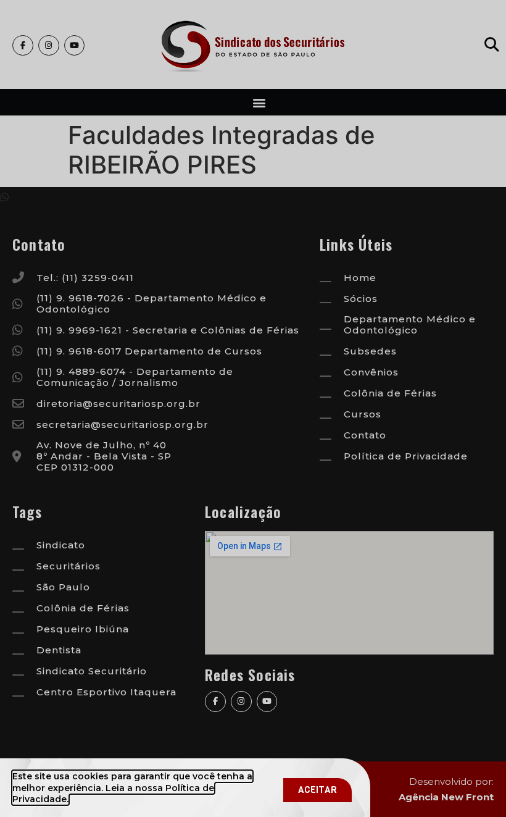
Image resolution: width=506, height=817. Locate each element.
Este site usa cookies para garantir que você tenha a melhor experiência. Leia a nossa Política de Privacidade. (132, 787)
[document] (253, 408)
